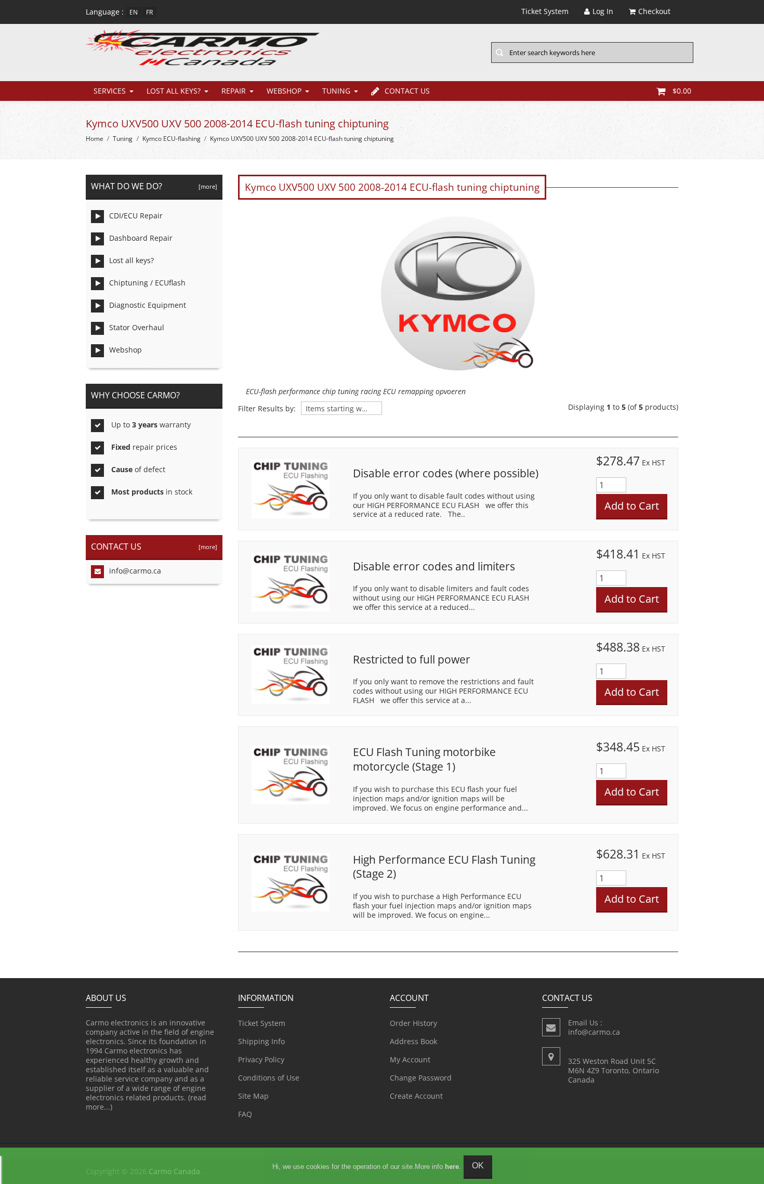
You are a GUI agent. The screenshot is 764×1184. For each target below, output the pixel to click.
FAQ (245, 1114)
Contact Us (407, 91)
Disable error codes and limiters (434, 566)
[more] (206, 186)
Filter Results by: (267, 408)
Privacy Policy (261, 1059)
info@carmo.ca (135, 571)
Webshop (284, 91)
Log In (602, 11)
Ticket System (261, 1023)
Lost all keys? (174, 91)
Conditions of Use (268, 1078)
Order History (413, 1023)
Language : (105, 12)
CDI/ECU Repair (136, 215)
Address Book (413, 1041)
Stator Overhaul (136, 327)
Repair (233, 91)
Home (94, 138)
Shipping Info (261, 1041)
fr (149, 12)
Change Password (421, 1078)
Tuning (336, 91)
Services (110, 91)
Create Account (416, 1096)
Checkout (654, 11)
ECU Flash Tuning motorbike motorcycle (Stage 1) (424, 759)
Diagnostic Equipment (147, 305)
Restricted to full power (411, 659)
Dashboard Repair (141, 238)
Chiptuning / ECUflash (147, 283)
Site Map (253, 1096)
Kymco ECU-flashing (171, 138)
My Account (410, 1059)
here (452, 1166)
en (133, 12)
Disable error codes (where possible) (445, 473)
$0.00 (682, 91)
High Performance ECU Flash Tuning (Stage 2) (444, 866)
